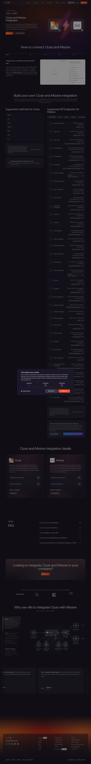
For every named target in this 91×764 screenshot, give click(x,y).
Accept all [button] (64, 391)
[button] (25, 391)
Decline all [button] (51, 391)
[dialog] (45, 382)
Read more (28, 380)
